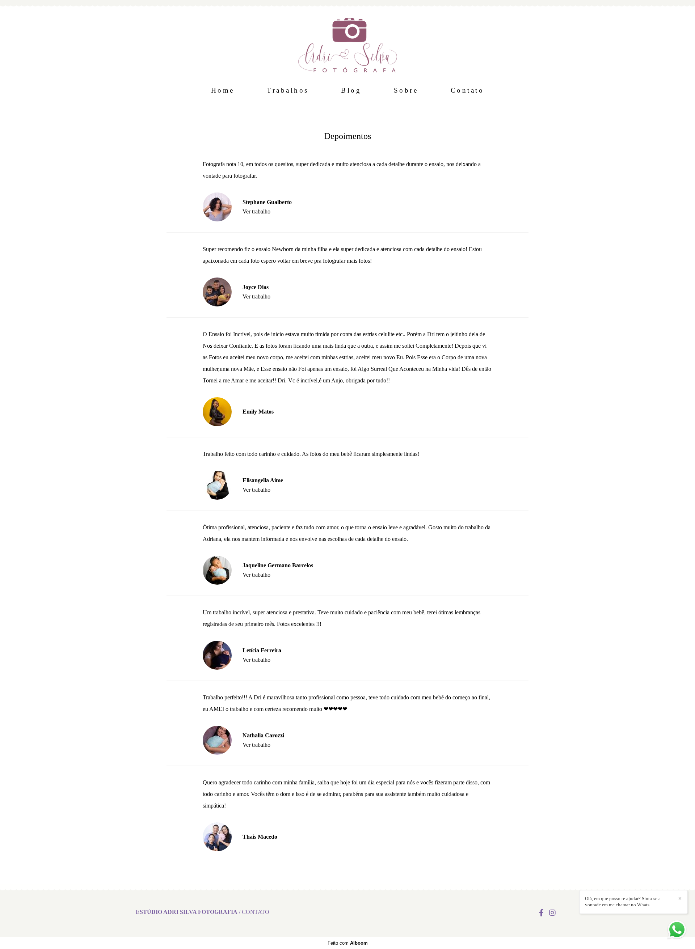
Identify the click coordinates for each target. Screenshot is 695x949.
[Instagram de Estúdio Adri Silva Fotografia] (552, 912)
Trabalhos (288, 90)
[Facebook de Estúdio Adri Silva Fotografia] (541, 912)
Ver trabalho (256, 212)
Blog (351, 90)
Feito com (348, 943)
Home (223, 90)
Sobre (406, 90)
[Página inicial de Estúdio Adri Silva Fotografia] (347, 41)
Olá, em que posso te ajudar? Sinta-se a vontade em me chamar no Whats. (623, 901)
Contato (467, 90)
